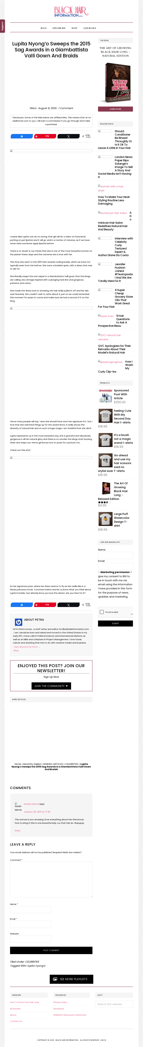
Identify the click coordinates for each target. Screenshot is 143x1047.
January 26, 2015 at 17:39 (37, 811)
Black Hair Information (71, 11)
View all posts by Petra (27, 646)
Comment (16, 860)
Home (18, 764)
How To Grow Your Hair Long (24, 1002)
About (13, 1014)
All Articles (15, 1008)
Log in (103, 1040)
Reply (17, 830)
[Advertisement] (51, 82)
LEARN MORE (115, 109)
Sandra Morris (31, 804)
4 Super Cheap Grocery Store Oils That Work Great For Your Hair (115, 298)
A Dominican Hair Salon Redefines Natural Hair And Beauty (115, 221)
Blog (16, 650)
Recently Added (32, 764)
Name (14, 904)
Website (14, 933)
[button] (102, 26)
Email (13, 918)
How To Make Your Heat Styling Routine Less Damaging (114, 200)
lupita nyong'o (36, 965)
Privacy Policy (60, 1002)
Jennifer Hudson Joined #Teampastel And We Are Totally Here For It (115, 272)
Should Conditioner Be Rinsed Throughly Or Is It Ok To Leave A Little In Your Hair (115, 139)
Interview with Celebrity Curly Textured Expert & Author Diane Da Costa (115, 247)
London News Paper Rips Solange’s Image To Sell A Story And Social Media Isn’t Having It (115, 167)
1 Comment (65, 108)
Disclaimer (58, 1008)
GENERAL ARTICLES (53, 764)
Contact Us (16, 1021)
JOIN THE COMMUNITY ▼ (51, 686)
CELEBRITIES (71, 764)
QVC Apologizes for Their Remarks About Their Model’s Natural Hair (114, 349)
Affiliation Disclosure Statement (69, 1014)
